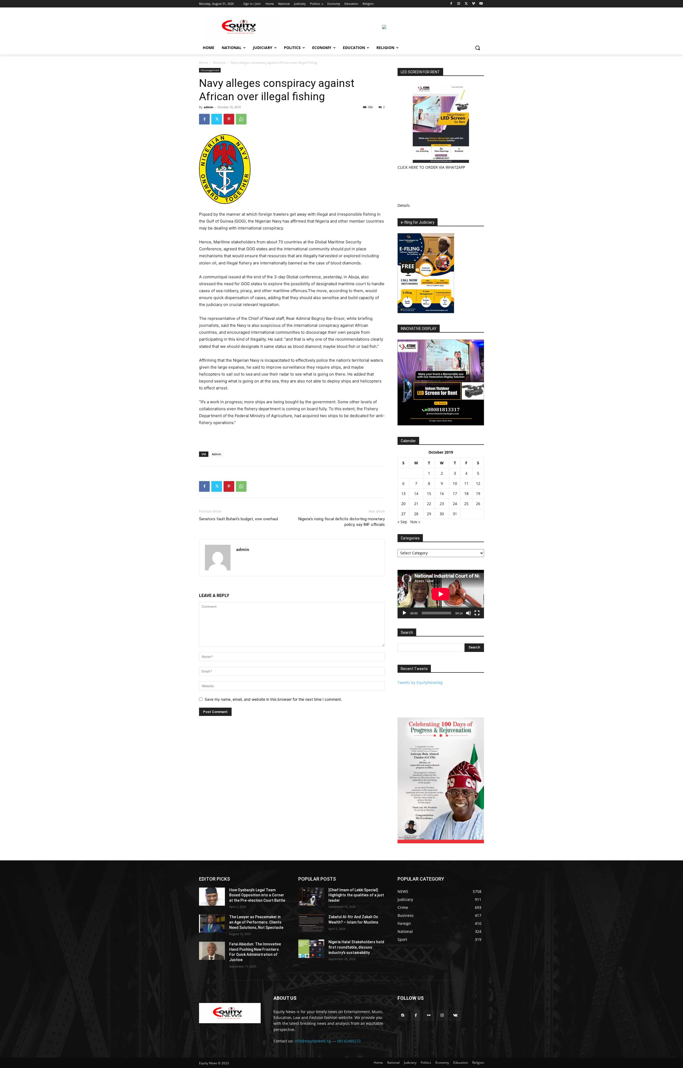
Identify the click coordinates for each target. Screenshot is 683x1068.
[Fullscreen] (477, 613)
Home (203, 62)
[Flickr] (429, 1015)
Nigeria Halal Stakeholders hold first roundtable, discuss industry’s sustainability (356, 947)
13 (403, 493)
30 (442, 513)
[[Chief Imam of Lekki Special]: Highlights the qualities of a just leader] (311, 897)
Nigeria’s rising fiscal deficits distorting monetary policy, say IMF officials (341, 522)
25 (466, 503)
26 (478, 503)
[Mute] (468, 613)
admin (208, 107)
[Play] (404, 613)
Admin (216, 454)
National (219, 62)
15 (429, 493)
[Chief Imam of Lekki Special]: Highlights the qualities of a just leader (356, 895)
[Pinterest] (229, 119)
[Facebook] (451, 4)
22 (429, 503)
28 (416, 513)
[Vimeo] (473, 4)
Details (404, 205)
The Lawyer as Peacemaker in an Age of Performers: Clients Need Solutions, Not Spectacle (256, 922)
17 (455, 493)
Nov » (415, 521)
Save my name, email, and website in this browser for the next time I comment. (273, 699)
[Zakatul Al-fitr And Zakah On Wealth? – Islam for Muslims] (311, 923)
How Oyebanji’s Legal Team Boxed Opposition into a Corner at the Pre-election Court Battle (257, 895)
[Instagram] (459, 4)
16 (442, 493)
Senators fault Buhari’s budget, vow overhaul (238, 519)
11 (466, 483)
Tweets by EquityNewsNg (420, 682)
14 (416, 493)
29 (429, 513)
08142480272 (349, 1040)
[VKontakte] (455, 1015)
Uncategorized (210, 70)
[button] (477, 47)
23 (442, 503)
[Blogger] (403, 1015)
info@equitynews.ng (313, 1040)
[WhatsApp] (241, 119)
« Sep (402, 521)
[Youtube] (481, 4)
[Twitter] (466, 4)
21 (416, 503)
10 (455, 483)
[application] (441, 594)
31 (455, 513)
